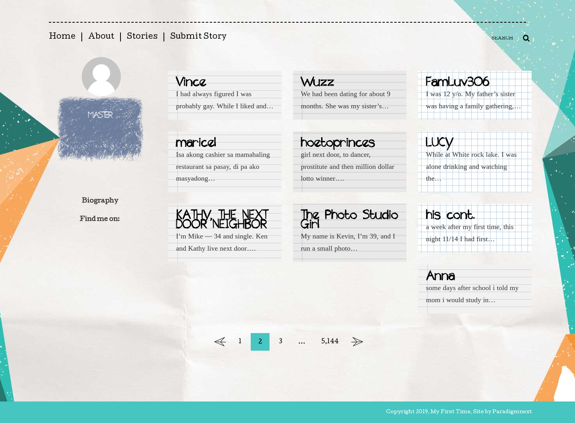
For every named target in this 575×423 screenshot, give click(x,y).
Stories (142, 37)
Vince (191, 83)
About (101, 37)
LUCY (439, 144)
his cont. (450, 216)
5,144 (330, 342)
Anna (440, 277)
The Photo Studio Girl (349, 220)
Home (62, 37)
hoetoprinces (338, 144)
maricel (196, 144)
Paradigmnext (512, 412)
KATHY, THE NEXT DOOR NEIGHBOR (222, 220)
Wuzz (317, 83)
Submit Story (198, 37)
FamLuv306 (457, 83)
